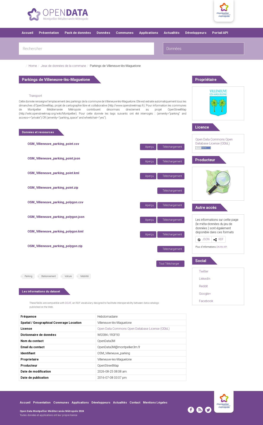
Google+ (204, 294)
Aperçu (149, 146)
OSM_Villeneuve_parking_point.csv (53, 144)
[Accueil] (58, 14)
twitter (208, 410)
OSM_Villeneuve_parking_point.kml (53, 173)
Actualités (171, 33)
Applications (148, 33)
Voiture (68, 276)
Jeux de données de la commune (63, 66)
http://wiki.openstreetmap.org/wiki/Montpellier (48, 113)
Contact (135, 402)
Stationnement (48, 276)
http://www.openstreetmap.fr (126, 105)
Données (103, 33)
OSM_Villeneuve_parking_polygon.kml (55, 231)
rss (199, 410)
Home (33, 66)
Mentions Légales (155, 402)
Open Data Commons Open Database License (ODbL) (133, 328)
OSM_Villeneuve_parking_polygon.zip (55, 246)
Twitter (203, 271)
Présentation (49, 33)
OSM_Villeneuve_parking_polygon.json (56, 217)
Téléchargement (172, 146)
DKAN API (221, 246)
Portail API (220, 33)
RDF (221, 239)
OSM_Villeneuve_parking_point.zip (53, 187)
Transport (35, 96)
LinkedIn (204, 279)
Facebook (205, 301)
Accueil (27, 33)
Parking (28, 276)
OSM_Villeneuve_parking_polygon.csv (55, 202)
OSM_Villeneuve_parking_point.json (54, 158)
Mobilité (84, 276)
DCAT (68, 302)
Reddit (203, 286)
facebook (191, 410)
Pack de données (78, 33)
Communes (124, 33)
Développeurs (195, 33)
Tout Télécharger (169, 263)
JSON (206, 239)
